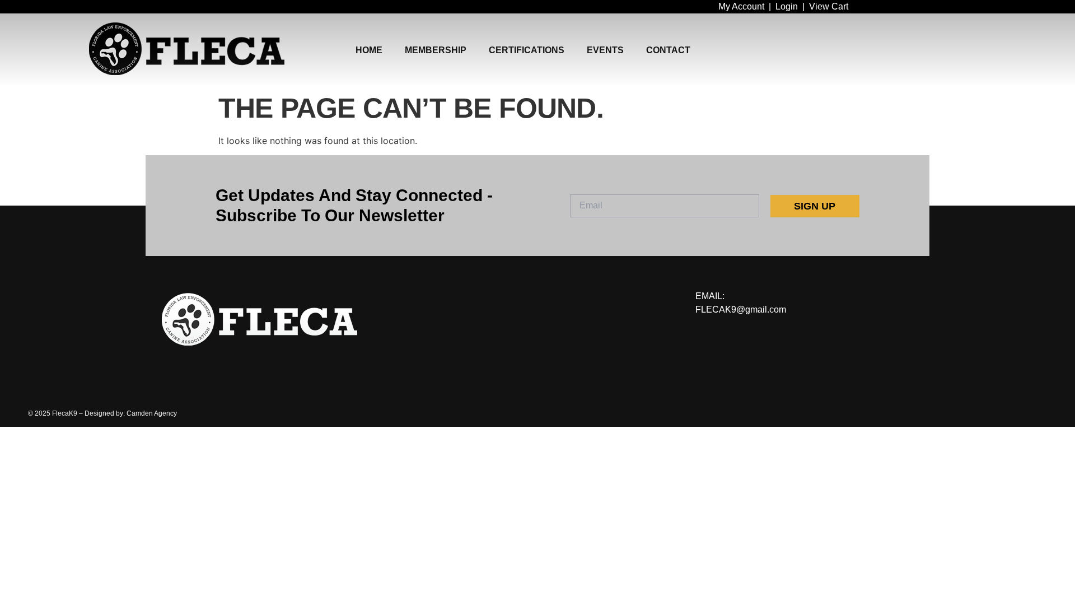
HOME (369, 50)
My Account (741, 6)
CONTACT (668, 50)
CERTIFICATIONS (526, 50)
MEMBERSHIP (435, 50)
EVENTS (605, 50)
